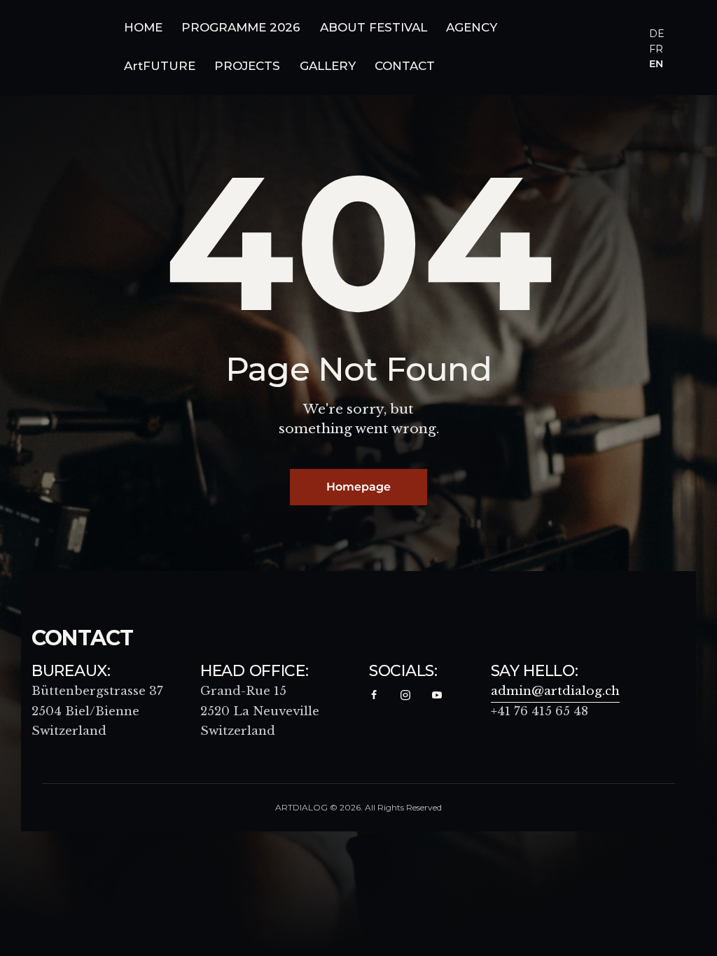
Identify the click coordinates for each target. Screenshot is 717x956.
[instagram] (405, 696)
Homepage (358, 486)
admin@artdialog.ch (555, 691)
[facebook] (374, 696)
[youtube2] (437, 696)
